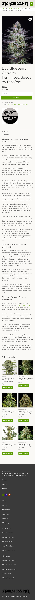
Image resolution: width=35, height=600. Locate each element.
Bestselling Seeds (8, 578)
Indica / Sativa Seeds (9, 565)
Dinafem (17, 8)
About (5, 480)
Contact (5, 484)
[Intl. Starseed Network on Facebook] (3, 494)
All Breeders (7, 528)
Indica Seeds (7, 556)
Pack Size (5, 89)
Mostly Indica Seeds (9, 560)
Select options (7, 387)
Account (5, 505)
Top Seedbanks (8, 533)
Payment (6, 514)
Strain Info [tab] (5, 131)
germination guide (24, 305)
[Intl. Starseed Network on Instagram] (6, 494)
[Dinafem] (10, 116)
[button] (30, 19)
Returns (5, 518)
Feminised (10, 104)
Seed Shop (10, 8)
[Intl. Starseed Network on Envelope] (9, 494)
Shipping (6, 523)
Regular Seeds (7, 541)
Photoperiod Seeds (9, 550)
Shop (5, 501)
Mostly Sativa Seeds (9, 569)
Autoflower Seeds (8, 546)
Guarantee (6, 509)
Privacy (5, 488)
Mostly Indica (17, 104)
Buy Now (16, 98)
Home (4, 8)
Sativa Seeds (7, 573)
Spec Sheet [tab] (5, 134)
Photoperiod (24, 104)
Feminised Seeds (8, 537)
